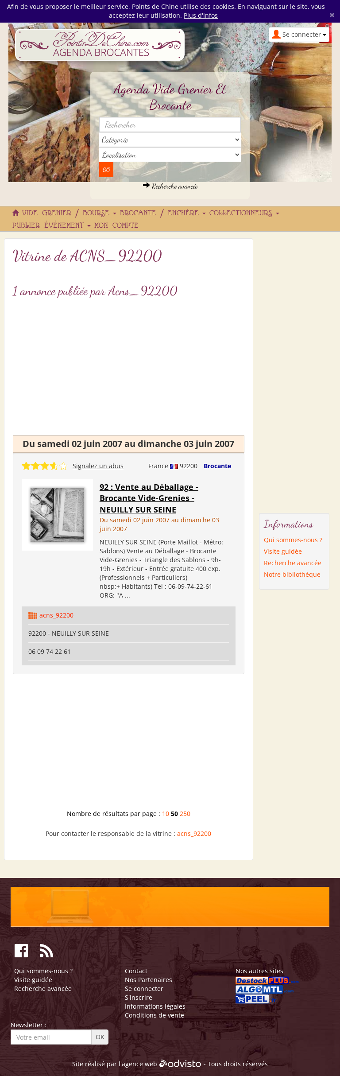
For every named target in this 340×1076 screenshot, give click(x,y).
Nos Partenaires (148, 979)
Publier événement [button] (50, 225)
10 (165, 813)
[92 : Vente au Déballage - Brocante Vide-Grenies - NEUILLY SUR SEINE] (57, 514)
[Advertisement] (128, 745)
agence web (139, 1064)
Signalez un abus (98, 466)
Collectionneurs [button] (243, 213)
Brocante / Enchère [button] (161, 213)
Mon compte (116, 225)
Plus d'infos (201, 15)
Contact (136, 971)
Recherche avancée (173, 186)
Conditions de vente (154, 1015)
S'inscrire (138, 997)
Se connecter (144, 988)
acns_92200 (56, 615)
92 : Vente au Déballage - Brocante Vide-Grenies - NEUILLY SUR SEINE (149, 498)
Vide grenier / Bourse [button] (68, 213)
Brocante (217, 466)
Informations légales (155, 1006)
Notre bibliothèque (292, 574)
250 (185, 813)
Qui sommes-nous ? (293, 540)
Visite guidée (283, 551)
